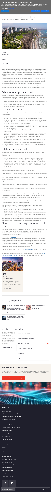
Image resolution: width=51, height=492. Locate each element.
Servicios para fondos (7, 430)
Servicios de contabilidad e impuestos (10, 424)
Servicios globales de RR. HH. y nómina (11, 427)
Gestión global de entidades (8, 419)
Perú (31, 19)
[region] (25, 7)
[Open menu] (47, 489)
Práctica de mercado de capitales (9, 422)
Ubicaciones (4, 442)
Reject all (45, 10)
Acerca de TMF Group (7, 439)
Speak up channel (6, 473)
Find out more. (11, 8)
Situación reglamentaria (7, 467)
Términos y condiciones (7, 470)
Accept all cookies (35, 10)
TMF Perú (13, 237)
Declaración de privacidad (8, 465)
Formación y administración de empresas (10, 19)
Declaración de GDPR (7, 462)
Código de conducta (6, 456)
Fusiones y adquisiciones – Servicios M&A (12, 416)
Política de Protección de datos (9, 459)
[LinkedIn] (5, 483)
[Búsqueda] (43, 489)
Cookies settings (6, 433)
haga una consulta (29, 249)
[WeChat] (12, 483)
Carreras (4, 447)
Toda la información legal (7, 454)
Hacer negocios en (24, 19)
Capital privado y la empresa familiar (10, 413)
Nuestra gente (5, 444)
